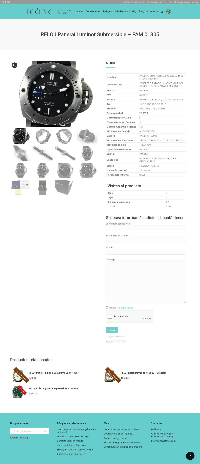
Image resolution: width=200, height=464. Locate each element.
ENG (8, 2)
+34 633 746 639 (157, 2)
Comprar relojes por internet (118, 433)
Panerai (115, 342)
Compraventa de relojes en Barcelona (123, 446)
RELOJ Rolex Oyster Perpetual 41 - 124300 (53, 388)
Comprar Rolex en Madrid (70, 440)
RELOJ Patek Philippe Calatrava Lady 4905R (54, 372)
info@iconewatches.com (187, 2)
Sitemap (24, 437)
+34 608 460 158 (133, 2)
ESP (3, 2)
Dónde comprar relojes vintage (73, 436)
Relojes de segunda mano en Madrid (122, 442)
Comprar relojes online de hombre (121, 429)
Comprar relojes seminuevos (71, 454)
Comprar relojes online (115, 438)
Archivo (14, 437)
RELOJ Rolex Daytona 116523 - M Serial (143, 372)
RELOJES (120, 336)
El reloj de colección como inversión (75, 449)
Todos (123, 342)
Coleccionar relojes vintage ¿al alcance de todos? (76, 431)
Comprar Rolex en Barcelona (71, 445)
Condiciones (126, 307)
